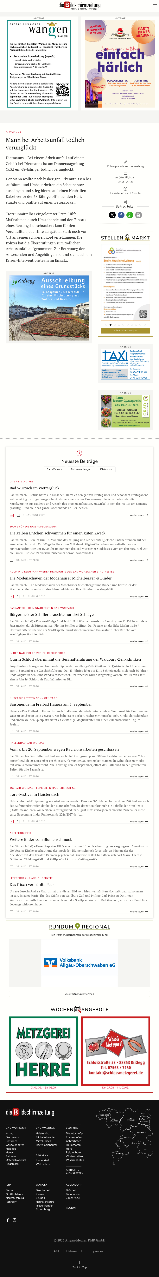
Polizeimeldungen (81, 469)
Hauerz (10, 1152)
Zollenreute (73, 1198)
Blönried (71, 1190)
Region (71, 1207)
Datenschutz (75, 1251)
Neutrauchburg (15, 1198)
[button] (156, 6)
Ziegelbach (12, 1164)
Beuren (10, 1190)
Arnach (10, 1133)
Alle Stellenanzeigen (125, 330)
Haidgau (11, 1149)
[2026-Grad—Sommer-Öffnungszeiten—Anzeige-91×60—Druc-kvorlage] (125, 410)
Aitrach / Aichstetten (75, 1171)
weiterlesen (137, 515)
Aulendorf (74, 1184)
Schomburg (43, 1209)
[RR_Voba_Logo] (79, 962)
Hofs (69, 1149)
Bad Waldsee (45, 1127)
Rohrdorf (11, 1202)
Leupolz (40, 1198)
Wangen (42, 1184)
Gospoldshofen (15, 1145)
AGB (57, 1251)
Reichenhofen (74, 1152)
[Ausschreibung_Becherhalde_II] (49, 307)
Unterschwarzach (16, 1160)
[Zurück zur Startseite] (79, 6)
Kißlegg (42, 1154)
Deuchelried (43, 1190)
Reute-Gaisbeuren (47, 1145)
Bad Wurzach (54, 469)
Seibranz (11, 1156)
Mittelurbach (43, 1141)
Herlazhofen (73, 1145)
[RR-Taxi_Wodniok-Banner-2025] (125, 363)
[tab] (106, 325)
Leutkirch (73, 1127)
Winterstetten (74, 1156)
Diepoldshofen (75, 1133)
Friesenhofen (74, 1137)
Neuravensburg (45, 1202)
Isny (9, 1184)
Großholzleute (14, 1194)
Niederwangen (44, 1206)
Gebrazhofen (73, 1141)
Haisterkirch (43, 1133)
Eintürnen (11, 1141)
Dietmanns (106, 469)
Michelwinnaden (45, 1137)
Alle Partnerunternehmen (79, 994)
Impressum (97, 1251)
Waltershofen (44, 1164)
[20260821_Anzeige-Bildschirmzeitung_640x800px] (120, 63)
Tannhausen (73, 1194)
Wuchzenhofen (75, 1160)
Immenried (42, 1160)
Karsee (40, 1194)
